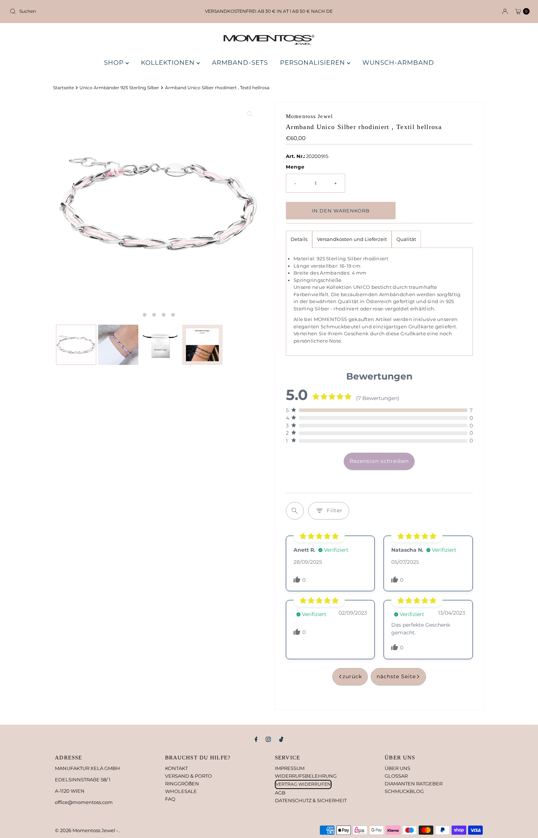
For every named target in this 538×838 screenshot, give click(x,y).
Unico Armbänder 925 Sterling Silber (119, 87)
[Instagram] (268, 739)
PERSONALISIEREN (313, 62)
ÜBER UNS (397, 768)
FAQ (170, 799)
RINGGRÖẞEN (182, 783)
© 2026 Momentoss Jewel (85, 830)
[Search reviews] (295, 511)
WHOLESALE (181, 791)
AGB (280, 793)
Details (299, 239)
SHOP (115, 62)
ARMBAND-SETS (240, 62)
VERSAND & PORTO (188, 776)
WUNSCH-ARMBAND (398, 62)
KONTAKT (176, 768)
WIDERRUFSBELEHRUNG (306, 776)
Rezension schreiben (379, 461)
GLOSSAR (396, 776)
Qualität (406, 239)
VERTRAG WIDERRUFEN (303, 784)
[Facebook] (256, 739)
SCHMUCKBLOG (404, 791)
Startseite (63, 87)
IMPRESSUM (290, 768)
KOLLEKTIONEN (169, 62)
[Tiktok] (281, 739)
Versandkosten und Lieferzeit (352, 239)
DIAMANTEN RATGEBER (413, 783)
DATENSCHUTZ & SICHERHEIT (311, 800)
